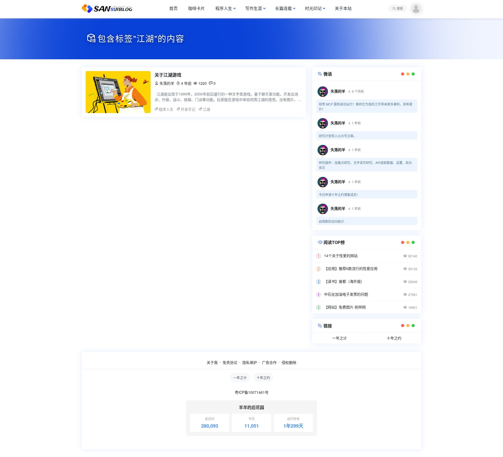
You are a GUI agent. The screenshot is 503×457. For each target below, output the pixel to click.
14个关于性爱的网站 (341, 255)
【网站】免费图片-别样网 (345, 307)
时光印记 (313, 8)
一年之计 (339, 338)
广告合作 (269, 362)
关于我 (212, 362)
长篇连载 (283, 8)
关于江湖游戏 (168, 74)
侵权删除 (289, 362)
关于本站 (343, 8)
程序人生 (223, 8)
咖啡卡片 (196, 8)
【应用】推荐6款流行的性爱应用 (351, 268)
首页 (173, 8)
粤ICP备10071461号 (252, 392)
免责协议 (230, 362)
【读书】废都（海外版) (343, 281)
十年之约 (394, 338)
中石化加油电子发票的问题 (346, 294)
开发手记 (188, 109)
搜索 (400, 8)
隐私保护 (249, 362)
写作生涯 (253, 8)
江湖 (206, 109)
